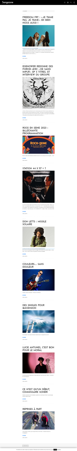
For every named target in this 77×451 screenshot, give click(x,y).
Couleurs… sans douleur (33, 265)
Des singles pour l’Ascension (33, 306)
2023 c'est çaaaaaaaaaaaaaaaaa (40, 248)
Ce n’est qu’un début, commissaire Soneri (36, 390)
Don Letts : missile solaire (34, 223)
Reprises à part (32, 409)
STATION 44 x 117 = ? (34, 168)
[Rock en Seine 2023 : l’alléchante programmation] (38, 145)
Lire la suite (24, 58)
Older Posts (25, 445)
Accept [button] (55, 449)
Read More (59, 449)
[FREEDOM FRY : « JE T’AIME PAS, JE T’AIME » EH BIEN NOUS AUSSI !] (38, 35)
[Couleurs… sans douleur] (38, 280)
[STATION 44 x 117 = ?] (38, 187)
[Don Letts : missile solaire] (38, 237)
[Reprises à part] (38, 420)
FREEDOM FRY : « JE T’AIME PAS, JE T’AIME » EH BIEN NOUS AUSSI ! (37, 19)
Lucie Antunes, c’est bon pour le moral (38, 348)
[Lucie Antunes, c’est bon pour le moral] (38, 363)
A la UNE (36, 48)
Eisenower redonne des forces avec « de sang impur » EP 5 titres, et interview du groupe (37, 70)
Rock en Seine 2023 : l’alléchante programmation (35, 130)
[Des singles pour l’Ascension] (38, 321)
